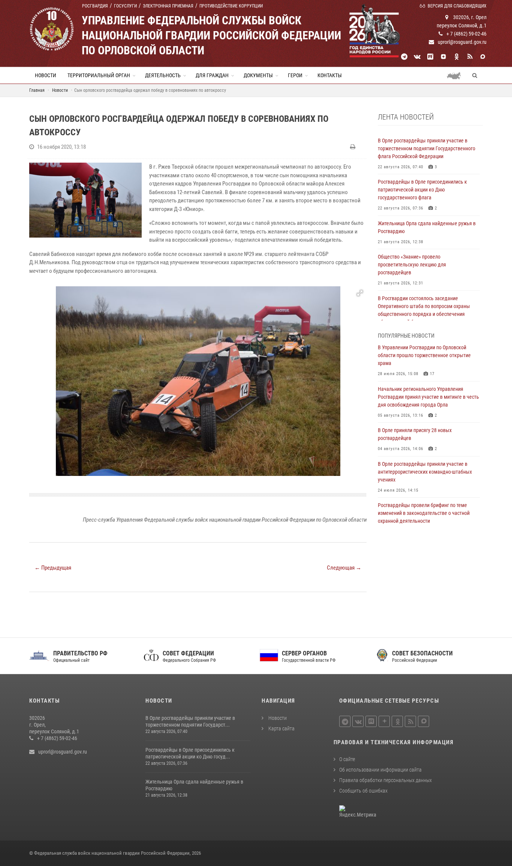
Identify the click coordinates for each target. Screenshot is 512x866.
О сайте (347, 759)
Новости (45, 75)
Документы (258, 75)
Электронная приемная (168, 6)
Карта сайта (281, 728)
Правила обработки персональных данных (385, 780)
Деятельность (163, 75)
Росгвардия (95, 6)
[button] (360, 293)
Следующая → (344, 567)
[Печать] (353, 147)
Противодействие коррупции (231, 6)
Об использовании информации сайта (380, 770)
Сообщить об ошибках (363, 791)
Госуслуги (125, 6)
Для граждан (212, 75)
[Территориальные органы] (457, 75)
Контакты (329, 75)
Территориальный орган (98, 75)
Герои (295, 75)
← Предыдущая (52, 567)
